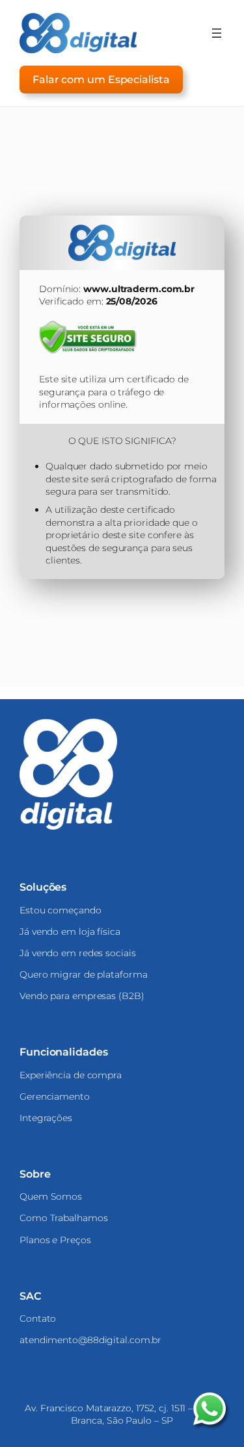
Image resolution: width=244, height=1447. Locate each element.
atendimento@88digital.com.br (90, 1340)
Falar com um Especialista (101, 79)
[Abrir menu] (216, 33)
